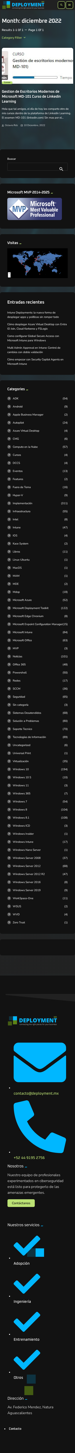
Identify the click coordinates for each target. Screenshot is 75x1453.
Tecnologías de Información (29, 737)
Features (18, 479)
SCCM (16, 689)
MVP (16, 648)
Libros (16, 551)
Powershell (20, 672)
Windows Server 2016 (27, 882)
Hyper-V (18, 495)
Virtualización (21, 761)
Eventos (18, 471)
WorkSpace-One (23, 898)
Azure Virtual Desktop (26, 431)
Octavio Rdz (11, 125)
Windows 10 (21, 769)
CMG (16, 439)
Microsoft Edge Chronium (28, 616)
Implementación (22, 503)
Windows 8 (20, 809)
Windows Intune (23, 842)
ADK (15, 398)
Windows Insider (23, 834)
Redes (16, 680)
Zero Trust (19, 922)
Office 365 (19, 664)
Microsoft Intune (22, 632)
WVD (16, 914)
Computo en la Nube (25, 447)
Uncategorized (21, 745)
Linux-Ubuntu (21, 560)
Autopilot (18, 422)
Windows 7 (20, 801)
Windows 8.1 (21, 817)
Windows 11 (21, 785)
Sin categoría (20, 705)
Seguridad (19, 697)
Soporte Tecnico (22, 729)
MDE (16, 584)
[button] (21, 1203)
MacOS (17, 568)
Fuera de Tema (22, 487)
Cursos (7, 83)
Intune (17, 527)
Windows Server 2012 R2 (29, 874)
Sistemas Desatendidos (27, 713)
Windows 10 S (22, 777)
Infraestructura (21, 511)
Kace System (20, 543)
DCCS (16, 463)
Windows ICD (21, 826)
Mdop (16, 592)
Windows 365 (21, 793)
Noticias (17, 656)
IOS (15, 535)
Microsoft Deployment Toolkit (30, 608)
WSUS (17, 906)
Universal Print (22, 753)
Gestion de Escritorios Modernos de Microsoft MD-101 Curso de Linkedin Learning (31, 97)
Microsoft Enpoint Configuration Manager (38, 624)
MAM (16, 576)
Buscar (11, 159)
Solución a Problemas (26, 721)
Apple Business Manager (28, 414)
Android (18, 406)
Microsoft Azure (22, 600)
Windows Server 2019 (27, 890)
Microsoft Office (22, 640)
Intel (15, 519)
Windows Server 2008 (27, 858)
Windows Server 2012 (27, 866)
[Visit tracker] (37, 277)
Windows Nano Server (27, 850)
